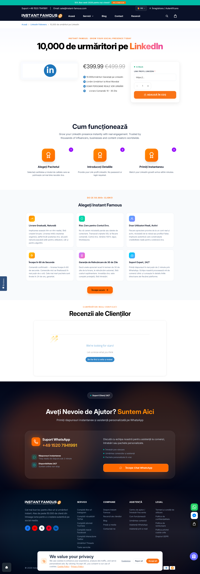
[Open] (6, 567)
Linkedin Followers (38, 24)
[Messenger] (194, 515)
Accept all (153, 561)
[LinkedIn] (56, 528)
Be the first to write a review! (100, 359)
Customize (125, 561)
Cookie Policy (63, 566)
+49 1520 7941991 (59, 445)
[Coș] (194, 523)
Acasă (24, 24)
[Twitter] (41, 528)
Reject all (139, 561)
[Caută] (167, 16)
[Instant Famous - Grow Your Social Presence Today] (42, 16)
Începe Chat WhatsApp (139, 467)
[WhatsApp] (194, 507)
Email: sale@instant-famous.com (70, 8)
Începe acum (98, 290)
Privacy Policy (77, 566)
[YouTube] (34, 528)
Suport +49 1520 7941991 (34, 8)
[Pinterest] (49, 528)
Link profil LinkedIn (145, 71)
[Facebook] (27, 528)
